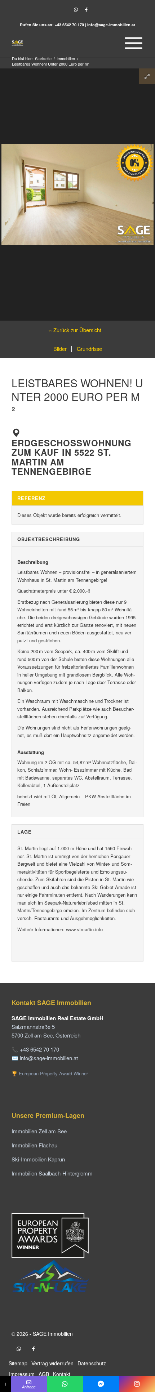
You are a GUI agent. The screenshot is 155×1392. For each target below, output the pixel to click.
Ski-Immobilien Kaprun (38, 1159)
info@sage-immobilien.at (111, 24)
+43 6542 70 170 (69, 24)
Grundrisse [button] (88, 348)
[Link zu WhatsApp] (76, 9)
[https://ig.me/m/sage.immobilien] (137, 1384)
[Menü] (131, 42)
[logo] (64, 42)
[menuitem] (131, 42)
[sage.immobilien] (101, 1384)
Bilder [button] (60, 348)
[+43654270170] (65, 1384)
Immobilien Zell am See (39, 1131)
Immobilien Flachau (34, 1145)
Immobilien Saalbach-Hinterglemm (52, 1173)
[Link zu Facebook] (86, 9)
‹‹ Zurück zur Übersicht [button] (74, 330)
